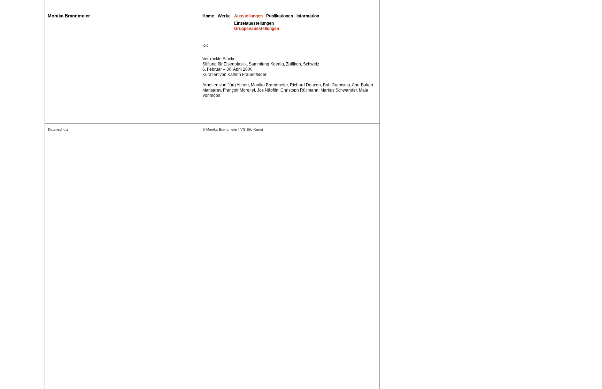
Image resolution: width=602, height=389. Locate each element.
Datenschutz (58, 129)
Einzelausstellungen (254, 23)
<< (205, 45)
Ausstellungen (248, 16)
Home (208, 16)
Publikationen (279, 16)
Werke (224, 16)
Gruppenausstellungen (256, 28)
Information (307, 16)
